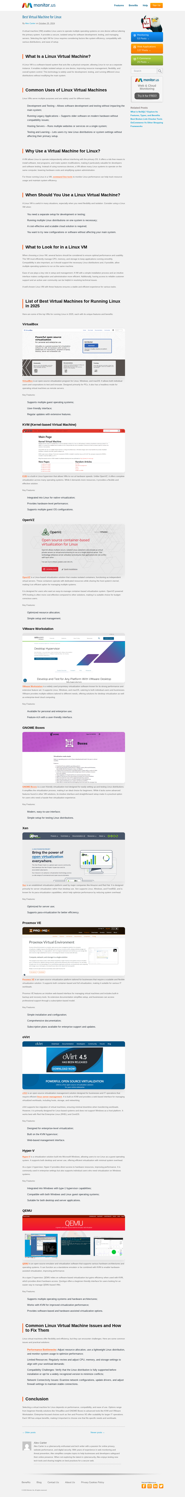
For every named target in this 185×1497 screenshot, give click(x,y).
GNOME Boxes (29, 787)
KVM (24, 476)
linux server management (49, 1097)
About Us (70, 1482)
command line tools (62, 177)
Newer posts (98, 1432)
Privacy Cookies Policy (92, 1482)
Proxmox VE (28, 979)
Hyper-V (26, 1156)
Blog (39, 1482)
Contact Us (53, 1482)
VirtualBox (27, 381)
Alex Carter (30, 23)
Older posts (29, 1432)
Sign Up (156, 5)
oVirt (24, 1093)
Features (119, 5)
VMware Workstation (32, 686)
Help (145, 5)
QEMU (25, 1263)
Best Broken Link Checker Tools (146, 119)
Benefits (133, 5)
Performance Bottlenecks (41, 1349)
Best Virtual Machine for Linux (41, 16)
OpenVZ (26, 577)
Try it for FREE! (147, 96)
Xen (24, 885)
